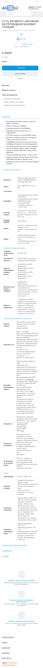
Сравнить (20, 78)
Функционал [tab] (7, 551)
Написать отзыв (27, 44)
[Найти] (29, 14)
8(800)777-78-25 (34, 7)
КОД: (15, 46)
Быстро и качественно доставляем (21, 580)
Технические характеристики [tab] (14, 545)
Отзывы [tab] (5, 556)
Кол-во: (4, 61)
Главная (4, 30)
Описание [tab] (6, 117)
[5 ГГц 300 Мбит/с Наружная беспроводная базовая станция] (21, 34)
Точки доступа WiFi (29, 30)
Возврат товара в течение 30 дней (21, 621)
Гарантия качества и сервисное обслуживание (21, 601)
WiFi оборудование (15, 30)
